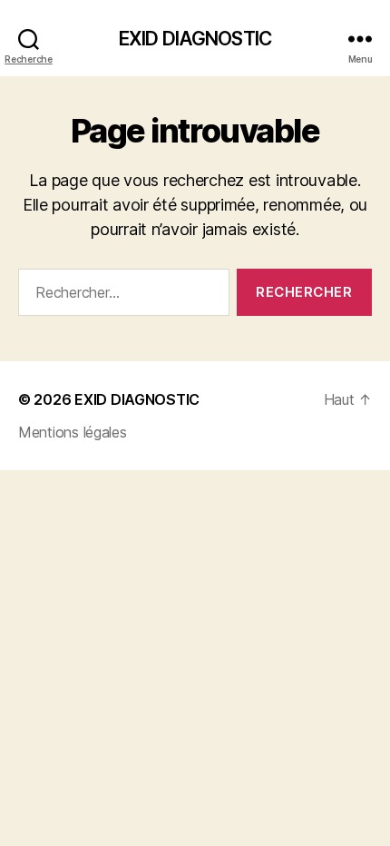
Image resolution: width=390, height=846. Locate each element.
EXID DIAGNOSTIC (195, 38)
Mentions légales (72, 432)
